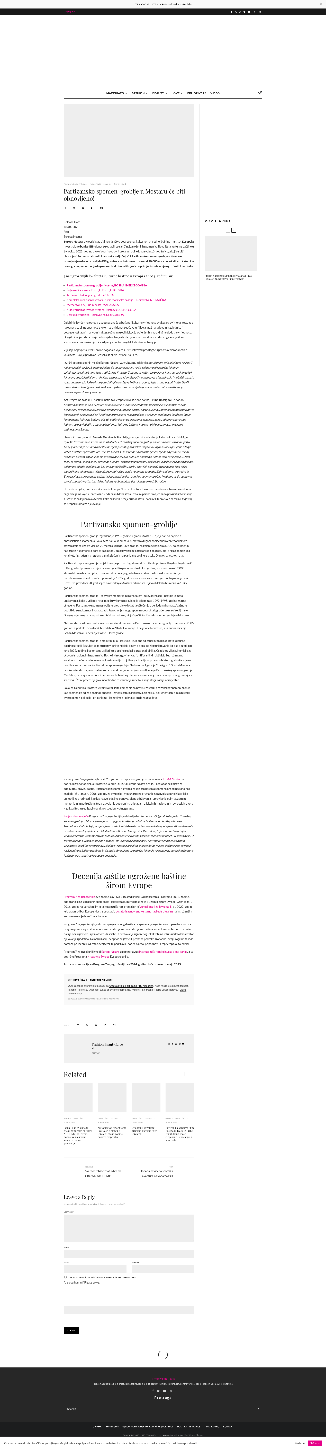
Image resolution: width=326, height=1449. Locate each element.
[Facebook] (231, 12)
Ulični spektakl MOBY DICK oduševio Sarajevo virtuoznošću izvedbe (237, 291)
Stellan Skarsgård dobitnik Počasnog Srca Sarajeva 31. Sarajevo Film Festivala (228, 277)
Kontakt (228, 1426)
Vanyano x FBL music (231, 339)
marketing (212, 1426)
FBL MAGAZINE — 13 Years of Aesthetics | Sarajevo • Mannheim (163, 4)
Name (67, 1247)
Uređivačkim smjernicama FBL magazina (131, 985)
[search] (258, 1409)
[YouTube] (249, 12)
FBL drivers (196, 93)
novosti (107, 184)
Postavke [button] (300, 1443)
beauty (158, 93)
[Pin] (83, 208)
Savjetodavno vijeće (76, 816)
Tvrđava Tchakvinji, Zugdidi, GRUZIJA (90, 295)
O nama (97, 1426)
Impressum (112, 1426)
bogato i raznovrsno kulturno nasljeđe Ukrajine (144, 911)
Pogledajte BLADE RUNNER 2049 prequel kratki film (238, 323)
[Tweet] (74, 208)
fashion (138, 93)
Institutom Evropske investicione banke (163, 951)
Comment (69, 1211)
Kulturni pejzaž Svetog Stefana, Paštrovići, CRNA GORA (101, 310)
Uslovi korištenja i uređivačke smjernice (147, 1426)
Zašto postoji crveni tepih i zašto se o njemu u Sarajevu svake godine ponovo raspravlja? (112, 1132)
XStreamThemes (195, 1435)
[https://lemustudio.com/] (163, 39)
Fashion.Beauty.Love (75, 184)
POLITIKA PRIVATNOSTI (189, 1426)
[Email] (101, 208)
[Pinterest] (244, 12)
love (176, 93)
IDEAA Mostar (171, 779)
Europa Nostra (110, 951)
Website (135, 1262)
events (67, 1118)
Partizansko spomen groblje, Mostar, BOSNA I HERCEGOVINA (107, 285)
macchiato (115, 93)
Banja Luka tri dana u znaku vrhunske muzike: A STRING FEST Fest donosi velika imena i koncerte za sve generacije (78, 1135)
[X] (235, 12)
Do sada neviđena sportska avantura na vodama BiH (156, 1171)
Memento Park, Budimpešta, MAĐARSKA (93, 305)
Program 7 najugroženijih (79, 897)
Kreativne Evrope (98, 956)
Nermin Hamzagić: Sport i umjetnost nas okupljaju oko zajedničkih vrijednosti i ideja (235, 307)
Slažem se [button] (315, 1443)
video (215, 93)
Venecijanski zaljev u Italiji (155, 906)
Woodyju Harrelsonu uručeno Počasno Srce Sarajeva (144, 1130)
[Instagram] (240, 12)
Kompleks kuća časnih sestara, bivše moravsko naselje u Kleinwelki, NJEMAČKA (116, 300)
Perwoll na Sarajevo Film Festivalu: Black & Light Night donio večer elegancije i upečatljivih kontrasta (180, 1133)
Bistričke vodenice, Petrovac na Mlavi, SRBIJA (95, 315)
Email (67, 1262)
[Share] (65, 208)
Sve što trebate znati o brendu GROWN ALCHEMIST (103, 1171)
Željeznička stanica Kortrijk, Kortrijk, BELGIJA (95, 290)
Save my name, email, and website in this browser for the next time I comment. (102, 1277)
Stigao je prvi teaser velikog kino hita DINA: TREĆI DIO (237, 356)
